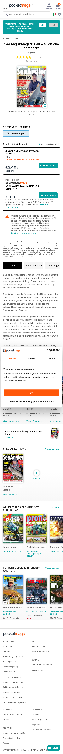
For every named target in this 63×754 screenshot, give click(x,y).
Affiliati (6, 719)
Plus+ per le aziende (12, 677)
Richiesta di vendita (11, 738)
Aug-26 (7, 409)
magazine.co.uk (38, 725)
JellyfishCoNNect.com (41, 730)
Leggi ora (9, 437)
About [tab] (51, 358)
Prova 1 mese (48, 195)
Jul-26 (29, 409)
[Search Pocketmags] (6, 14)
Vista (5, 421)
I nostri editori (9, 672)
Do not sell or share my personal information (31, 401)
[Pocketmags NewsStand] (19, 6)
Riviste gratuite (9, 661)
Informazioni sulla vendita (14, 733)
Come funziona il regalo (42, 665)
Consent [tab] (11, 358)
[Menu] (4, 5)
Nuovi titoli (7, 651)
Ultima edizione (11, 38)
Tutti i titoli (7, 646)
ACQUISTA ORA (48, 165)
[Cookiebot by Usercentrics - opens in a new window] (47, 351)
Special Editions (14, 448)
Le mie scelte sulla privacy (14, 702)
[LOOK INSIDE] (31, 106)
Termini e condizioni (11, 692)
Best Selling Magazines (13, 656)
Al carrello (14, 421)
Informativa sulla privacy (13, 682)
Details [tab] (31, 358)
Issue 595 (8, 486)
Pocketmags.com (39, 719)
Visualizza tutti (52, 449)
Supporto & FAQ (38, 646)
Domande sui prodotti (12, 714)
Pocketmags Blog (10, 667)
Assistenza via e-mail (41, 651)
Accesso (7, 743)
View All (56, 507)
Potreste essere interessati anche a (23, 567)
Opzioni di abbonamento (23, 233)
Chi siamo (36, 714)
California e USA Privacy (13, 687)
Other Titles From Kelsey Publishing (21, 507)
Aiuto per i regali (38, 670)
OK (31, 393)
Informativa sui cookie (12, 697)
